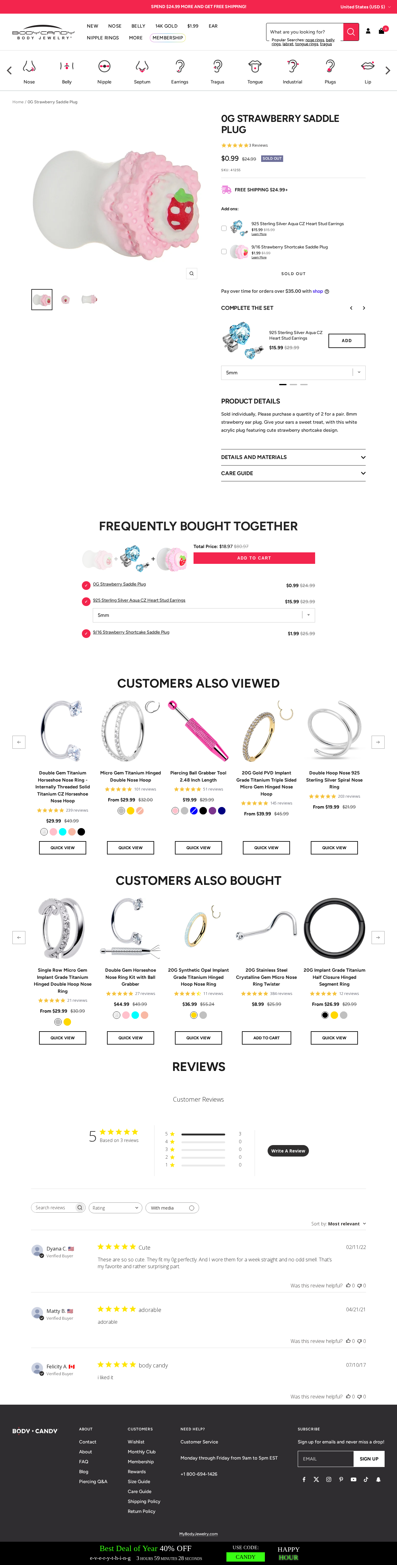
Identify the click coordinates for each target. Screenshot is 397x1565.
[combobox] (115, 1207)
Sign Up (369, 1459)
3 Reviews (258, 145)
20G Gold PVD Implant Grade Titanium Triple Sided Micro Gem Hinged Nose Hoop (266, 783)
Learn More (259, 234)
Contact (87, 1442)
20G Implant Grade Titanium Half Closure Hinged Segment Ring (334, 977)
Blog (83, 1471)
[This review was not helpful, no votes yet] (359, 1285)
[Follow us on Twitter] (316, 1479)
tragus (326, 44)
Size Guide (139, 1481)
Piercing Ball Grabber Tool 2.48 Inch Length (198, 776)
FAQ (83, 1462)
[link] (44, 832)
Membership (141, 1462)
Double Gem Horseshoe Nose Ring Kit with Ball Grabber (130, 977)
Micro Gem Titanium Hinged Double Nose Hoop (130, 776)
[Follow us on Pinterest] (341, 1479)
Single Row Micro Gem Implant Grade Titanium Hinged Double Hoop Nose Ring (62, 980)
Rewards (137, 1471)
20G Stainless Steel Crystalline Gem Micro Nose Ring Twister (266, 977)
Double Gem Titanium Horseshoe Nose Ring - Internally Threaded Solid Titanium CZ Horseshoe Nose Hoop (62, 787)
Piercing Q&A (93, 1481)
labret (288, 44)
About (85, 1452)
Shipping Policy (144, 1501)
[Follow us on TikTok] (366, 1479)
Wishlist (136, 1442)
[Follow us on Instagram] (329, 1479)
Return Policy (141, 1511)
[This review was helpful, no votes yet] (348, 1285)
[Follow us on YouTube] (353, 1479)
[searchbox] (52, 1207)
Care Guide (139, 1491)
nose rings (315, 40)
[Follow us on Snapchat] (378, 1479)
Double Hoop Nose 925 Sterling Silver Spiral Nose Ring (334, 780)
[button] (18, 742)
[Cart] (381, 32)
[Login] (368, 32)
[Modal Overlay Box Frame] (198, 1553)
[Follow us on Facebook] (304, 1479)
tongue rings (306, 44)
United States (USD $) (363, 7)
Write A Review (288, 1151)
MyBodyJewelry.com (198, 1534)
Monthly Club (142, 1452)
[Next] (387, 71)
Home (18, 102)
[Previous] (10, 71)
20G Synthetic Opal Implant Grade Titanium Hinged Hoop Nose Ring (198, 977)
